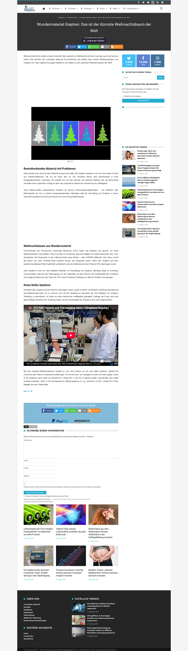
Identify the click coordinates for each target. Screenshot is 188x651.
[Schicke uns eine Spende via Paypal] (60, 420)
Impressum (28, 612)
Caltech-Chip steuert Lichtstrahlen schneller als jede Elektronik (71, 532)
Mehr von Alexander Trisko (37, 499)
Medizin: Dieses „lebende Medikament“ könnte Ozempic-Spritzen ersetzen (103, 573)
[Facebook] (139, 2)
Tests (26, 633)
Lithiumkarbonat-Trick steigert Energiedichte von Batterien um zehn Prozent (38, 532)
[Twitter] (143, 2)
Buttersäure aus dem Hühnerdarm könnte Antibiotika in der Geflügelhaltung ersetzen (101, 533)
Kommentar (28, 440)
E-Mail (26, 468)
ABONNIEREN (143, 101)
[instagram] (153, 2)
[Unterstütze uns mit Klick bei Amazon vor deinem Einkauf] (82, 420)
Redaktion (28, 610)
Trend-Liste (28, 636)
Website (26, 476)
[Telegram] (162, 2)
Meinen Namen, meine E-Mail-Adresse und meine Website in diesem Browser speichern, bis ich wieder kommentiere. (62, 487)
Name (26, 460)
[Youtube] (148, 2)
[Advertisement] (71, 86)
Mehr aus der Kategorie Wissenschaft (71, 499)
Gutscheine (28, 639)
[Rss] (158, 2)
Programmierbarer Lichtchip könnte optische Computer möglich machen (69, 573)
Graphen (33, 427)
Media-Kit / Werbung (32, 618)
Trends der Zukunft (32, 604)
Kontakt (27, 607)
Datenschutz (29, 615)
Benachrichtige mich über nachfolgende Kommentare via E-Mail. (47, 496)
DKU (29, 391)
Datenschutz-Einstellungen (35, 620)
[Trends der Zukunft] (29, 8)
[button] (71, 47)
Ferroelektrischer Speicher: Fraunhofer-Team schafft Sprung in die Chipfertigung (37, 573)
